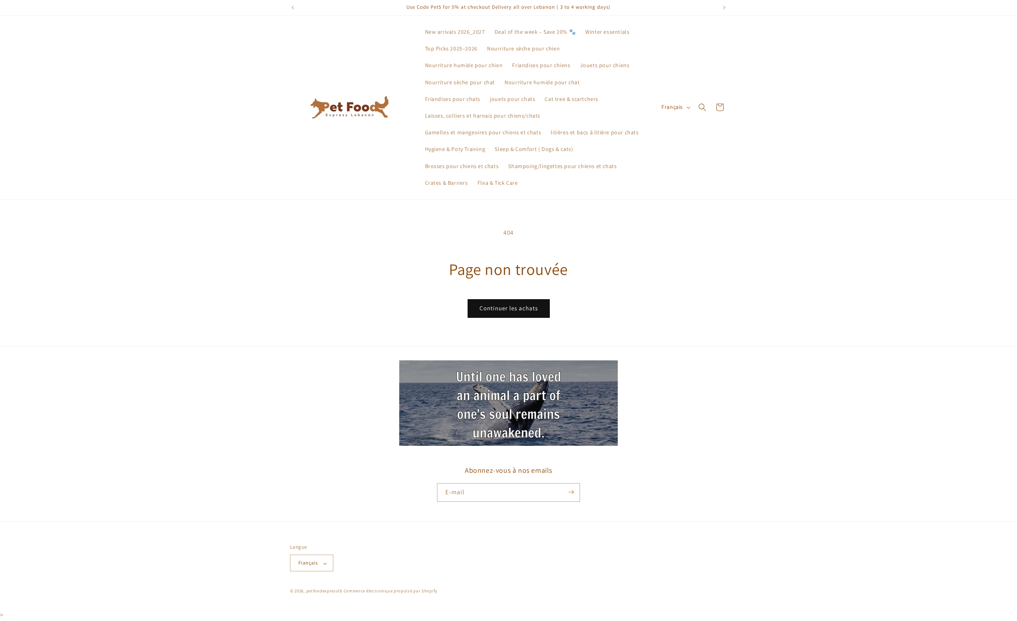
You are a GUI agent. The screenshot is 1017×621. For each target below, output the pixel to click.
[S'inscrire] (571, 492)
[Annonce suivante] (724, 7)
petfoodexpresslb (324, 591)
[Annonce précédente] (293, 7)
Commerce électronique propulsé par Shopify (390, 591)
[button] (702, 107)
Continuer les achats (508, 308)
